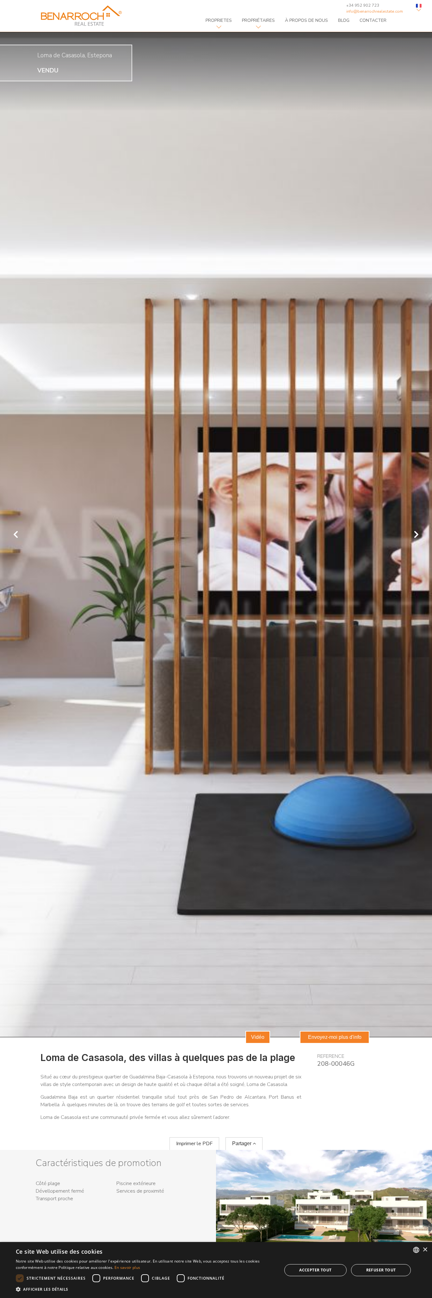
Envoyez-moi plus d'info (334, 1037)
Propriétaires (258, 20)
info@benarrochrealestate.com (374, 11)
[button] (145, 1289)
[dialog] (216, 1270)
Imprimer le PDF (194, 1143)
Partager (242, 1143)
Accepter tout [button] (315, 1270)
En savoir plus (127, 1267)
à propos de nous (306, 20)
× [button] (425, 1249)
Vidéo (257, 1037)
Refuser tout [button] (381, 1270)
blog (343, 20)
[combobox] (416, 1250)
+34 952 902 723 (362, 5)
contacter (373, 20)
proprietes (219, 20)
